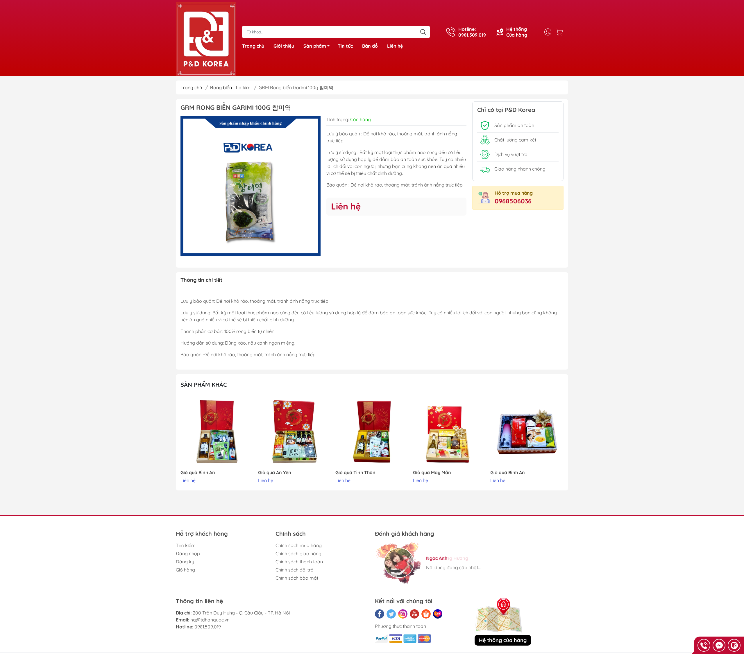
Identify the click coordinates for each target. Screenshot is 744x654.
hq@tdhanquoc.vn (210, 620)
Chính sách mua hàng (299, 545)
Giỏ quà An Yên (274, 472)
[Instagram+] (402, 614)
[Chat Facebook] (719, 645)
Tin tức (345, 46)
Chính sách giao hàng (298, 553)
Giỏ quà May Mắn (432, 472)
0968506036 (513, 201)
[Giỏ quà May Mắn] (449, 431)
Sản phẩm (314, 46)
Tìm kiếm (186, 545)
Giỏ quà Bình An (197, 472)
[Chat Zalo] (734, 645)
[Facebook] (379, 614)
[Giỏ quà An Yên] (294, 431)
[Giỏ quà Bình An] (217, 431)
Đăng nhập (188, 553)
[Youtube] (414, 614)
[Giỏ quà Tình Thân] (372, 431)
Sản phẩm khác (203, 384)
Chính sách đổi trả (295, 570)
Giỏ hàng (185, 570)
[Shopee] (426, 614)
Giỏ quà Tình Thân (355, 472)
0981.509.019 (207, 627)
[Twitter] (391, 614)
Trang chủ (253, 46)
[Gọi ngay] (704, 645)
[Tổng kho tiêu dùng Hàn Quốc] (206, 39)
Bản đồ (370, 46)
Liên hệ (395, 46)
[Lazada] (437, 614)
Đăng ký (185, 562)
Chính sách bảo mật (297, 578)
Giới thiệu (283, 46)
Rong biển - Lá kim (230, 87)
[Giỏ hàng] (561, 32)
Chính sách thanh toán (299, 562)
